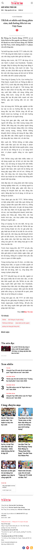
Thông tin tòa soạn (6, 521)
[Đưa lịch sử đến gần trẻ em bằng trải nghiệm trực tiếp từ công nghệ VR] (8, 465)
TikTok (4, 319)
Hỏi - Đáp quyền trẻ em (8, 10)
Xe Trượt (6, 490)
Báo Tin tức (28, 312)
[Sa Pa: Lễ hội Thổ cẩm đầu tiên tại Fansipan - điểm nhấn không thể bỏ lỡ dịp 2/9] (8, 438)
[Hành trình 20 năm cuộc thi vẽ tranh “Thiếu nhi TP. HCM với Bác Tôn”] (25, 465)
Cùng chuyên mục (11, 405)
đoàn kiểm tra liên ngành (22, 323)
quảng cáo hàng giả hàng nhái (10, 326)
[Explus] (17, 337)
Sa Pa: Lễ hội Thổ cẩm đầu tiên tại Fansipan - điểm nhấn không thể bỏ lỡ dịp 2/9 (7, 448)
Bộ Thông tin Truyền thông (15, 319)
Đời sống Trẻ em (8, 7)
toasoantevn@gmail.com (11, 542)
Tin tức (8, 368)
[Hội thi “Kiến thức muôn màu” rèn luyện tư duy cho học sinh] (8, 412)
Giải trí (20, 10)
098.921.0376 (10, 544)
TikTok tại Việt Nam (7, 323)
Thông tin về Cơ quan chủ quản (20, 521)
